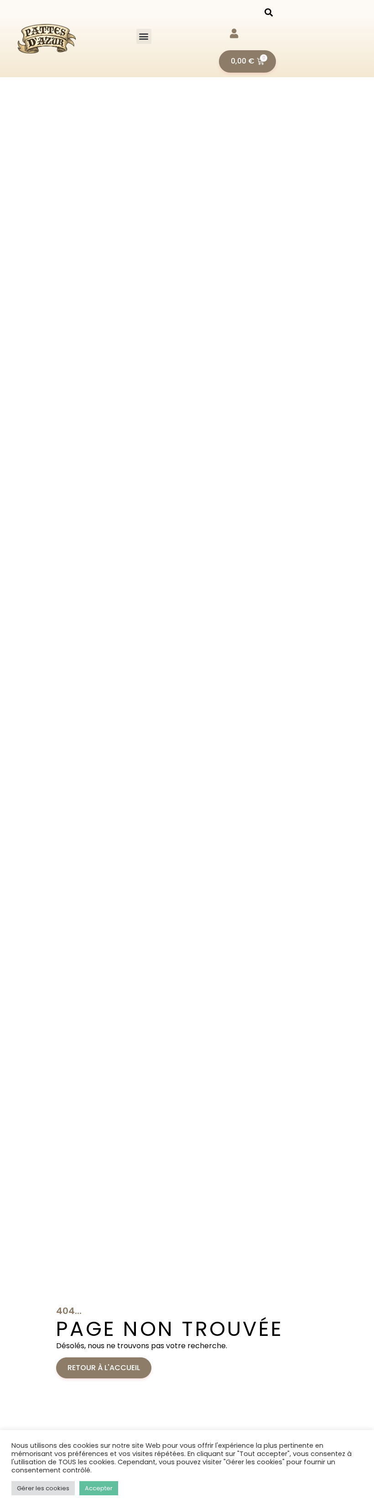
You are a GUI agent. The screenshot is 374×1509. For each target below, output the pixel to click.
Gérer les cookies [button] (43, 1488)
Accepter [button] (99, 1488)
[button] (143, 36)
